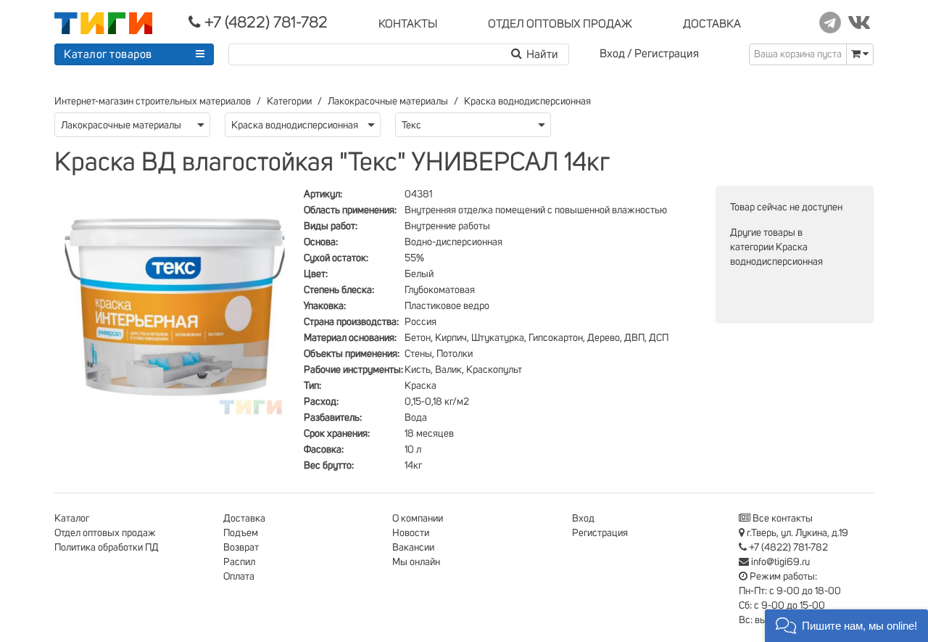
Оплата (238, 577)
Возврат (241, 548)
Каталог (71, 519)
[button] (846, 625)
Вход (612, 53)
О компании (417, 519)
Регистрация (666, 53)
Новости (410, 533)
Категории (289, 101)
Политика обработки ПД (106, 548)
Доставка (244, 519)
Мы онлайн (416, 562)
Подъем (240, 533)
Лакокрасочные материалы (388, 101)
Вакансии (413, 548)
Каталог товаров (108, 54)
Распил (239, 562)
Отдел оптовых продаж (105, 533)
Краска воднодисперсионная (527, 101)
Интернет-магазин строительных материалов (152, 101)
